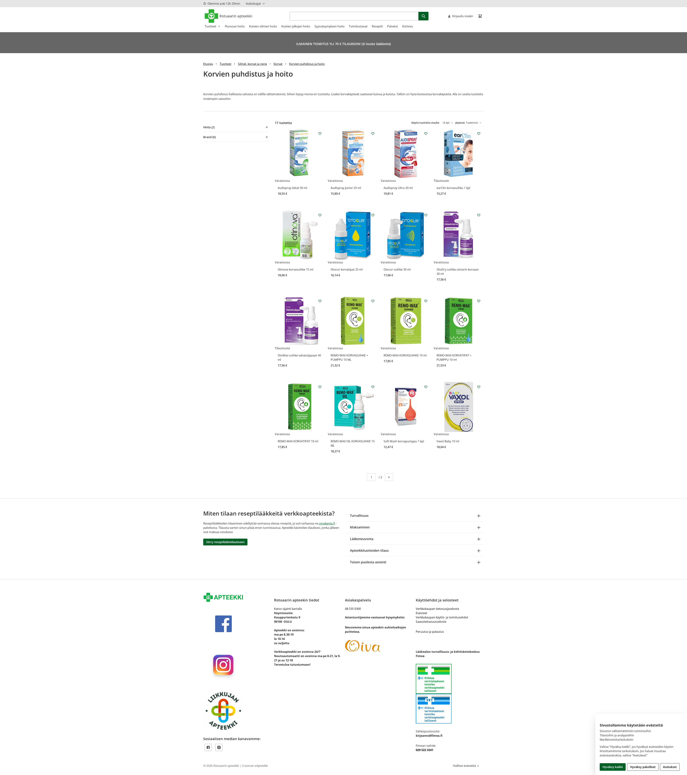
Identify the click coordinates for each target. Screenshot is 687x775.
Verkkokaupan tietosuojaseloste (437, 609)
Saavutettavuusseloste (431, 622)
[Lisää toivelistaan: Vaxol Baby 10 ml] (478, 386)
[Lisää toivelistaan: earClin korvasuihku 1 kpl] (478, 133)
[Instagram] (219, 747)
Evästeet (421, 613)
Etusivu (208, 64)
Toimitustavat (358, 26)
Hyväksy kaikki (613, 767)
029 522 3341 (424, 750)
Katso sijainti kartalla (288, 609)
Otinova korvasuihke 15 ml (295, 269)
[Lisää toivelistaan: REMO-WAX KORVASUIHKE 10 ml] (425, 301)
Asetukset (670, 767)
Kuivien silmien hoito (263, 26)
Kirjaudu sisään (462, 16)
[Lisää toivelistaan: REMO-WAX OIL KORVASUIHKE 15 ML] (372, 386)
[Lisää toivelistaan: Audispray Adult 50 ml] (319, 133)
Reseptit (377, 26)
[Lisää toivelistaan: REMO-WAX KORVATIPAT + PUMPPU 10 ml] (478, 301)
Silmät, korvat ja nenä (252, 64)
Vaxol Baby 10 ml (448, 441)
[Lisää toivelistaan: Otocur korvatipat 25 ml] (372, 215)
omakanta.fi (327, 523)
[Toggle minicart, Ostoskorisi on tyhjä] (480, 16)
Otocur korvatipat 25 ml (347, 269)
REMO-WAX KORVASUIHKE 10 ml (405, 355)
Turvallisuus (359, 515)
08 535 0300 (353, 609)
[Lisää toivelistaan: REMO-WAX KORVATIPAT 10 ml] (319, 386)
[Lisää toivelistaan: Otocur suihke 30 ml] (425, 215)
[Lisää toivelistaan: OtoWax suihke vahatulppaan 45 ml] (319, 301)
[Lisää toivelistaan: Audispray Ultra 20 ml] (425, 133)
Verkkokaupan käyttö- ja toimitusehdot (442, 617)
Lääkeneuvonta (361, 539)
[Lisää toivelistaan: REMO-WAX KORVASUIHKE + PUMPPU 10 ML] (372, 301)
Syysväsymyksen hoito (330, 26)
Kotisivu (407, 26)
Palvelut (392, 26)
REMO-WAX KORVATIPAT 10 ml (298, 441)
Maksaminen (360, 527)
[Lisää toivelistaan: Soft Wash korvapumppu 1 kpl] (425, 386)
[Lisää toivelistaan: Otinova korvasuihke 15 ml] (319, 215)
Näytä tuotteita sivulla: (425, 122)
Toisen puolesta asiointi (368, 562)
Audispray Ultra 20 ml (398, 188)
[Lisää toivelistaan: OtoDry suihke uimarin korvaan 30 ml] (478, 215)
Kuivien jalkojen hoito (295, 26)
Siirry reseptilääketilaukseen (225, 542)
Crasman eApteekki (255, 766)
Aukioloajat (253, 4)
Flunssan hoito (235, 26)
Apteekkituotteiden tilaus (369, 550)
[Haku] (423, 16)
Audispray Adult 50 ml (292, 188)
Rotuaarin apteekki (236, 16)
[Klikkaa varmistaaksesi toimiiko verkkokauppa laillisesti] (450, 693)
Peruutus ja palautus (430, 632)
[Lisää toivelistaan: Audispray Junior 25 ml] (372, 133)
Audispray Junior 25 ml (346, 188)
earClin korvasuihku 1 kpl (453, 188)
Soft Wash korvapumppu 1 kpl (404, 441)
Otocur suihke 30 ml (397, 269)
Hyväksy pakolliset (643, 767)
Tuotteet (210, 26)
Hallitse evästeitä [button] (465, 766)
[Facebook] (208, 747)
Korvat (278, 64)
